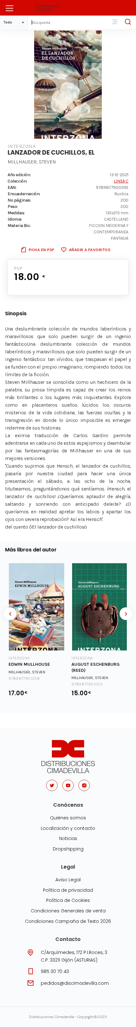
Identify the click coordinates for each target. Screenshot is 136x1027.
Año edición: (19, 174)
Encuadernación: (24, 193)
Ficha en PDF (41, 249)
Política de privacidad (68, 890)
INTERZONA (21, 146)
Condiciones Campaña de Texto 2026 (68, 921)
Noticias (68, 838)
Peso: (13, 206)
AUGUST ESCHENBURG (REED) (95, 667)
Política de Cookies (68, 900)
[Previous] (10, 613)
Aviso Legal (68, 880)
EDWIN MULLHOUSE (29, 664)
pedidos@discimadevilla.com (75, 983)
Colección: (17, 180)
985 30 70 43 (55, 971)
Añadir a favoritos (89, 249)
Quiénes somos (68, 818)
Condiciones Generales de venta (68, 911)
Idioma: (15, 219)
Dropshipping (68, 849)
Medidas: (16, 212)
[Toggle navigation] (9, 8)
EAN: (12, 187)
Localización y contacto (68, 828)
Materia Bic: (19, 225)
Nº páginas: (19, 200)
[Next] (126, 613)
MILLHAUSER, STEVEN (32, 162)
